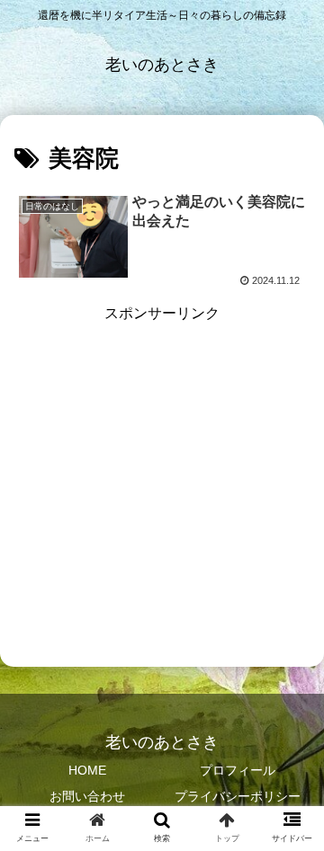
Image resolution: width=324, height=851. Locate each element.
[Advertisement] (162, 489)
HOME (87, 770)
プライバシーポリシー (238, 796)
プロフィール (237, 770)
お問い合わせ (87, 796)
